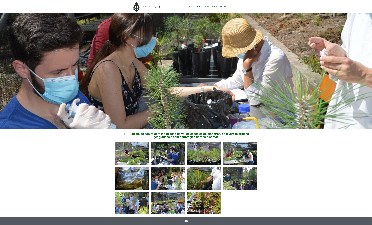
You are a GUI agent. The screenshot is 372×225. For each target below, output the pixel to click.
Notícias (214, 6)
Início (190, 6)
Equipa (206, 6)
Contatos (223, 6)
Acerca (197, 6)
